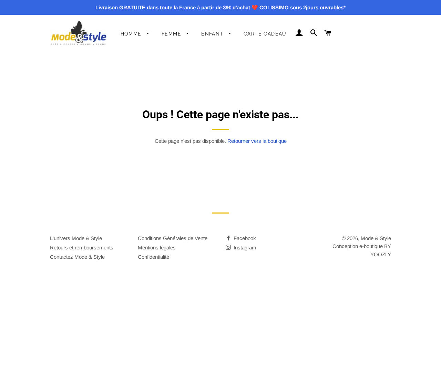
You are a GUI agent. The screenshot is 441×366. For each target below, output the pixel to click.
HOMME (132, 34)
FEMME (172, 34)
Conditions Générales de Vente (172, 238)
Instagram (244, 247)
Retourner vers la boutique (257, 141)
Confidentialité (153, 257)
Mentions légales (157, 247)
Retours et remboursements (81, 247)
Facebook (244, 238)
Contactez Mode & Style (77, 257)
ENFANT (213, 34)
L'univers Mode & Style (76, 238)
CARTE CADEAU (265, 34)
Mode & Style (376, 238)
